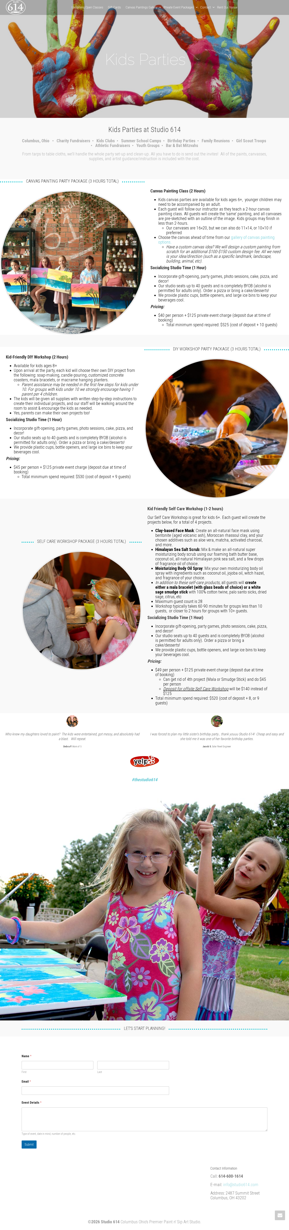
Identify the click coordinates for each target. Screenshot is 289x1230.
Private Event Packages (179, 7)
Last (99, 1072)
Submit (29, 1144)
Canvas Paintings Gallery (142, 7)
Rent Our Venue (227, 7)
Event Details (31, 1102)
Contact (206, 7)
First (24, 1072)
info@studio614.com (240, 1184)
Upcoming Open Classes (87, 7)
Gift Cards (114, 7)
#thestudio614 (144, 779)
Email (26, 1081)
